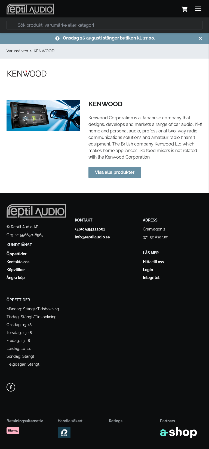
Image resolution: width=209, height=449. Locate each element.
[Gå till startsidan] (30, 9)
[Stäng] (200, 38)
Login (148, 270)
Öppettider (16, 254)
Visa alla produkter (114, 172)
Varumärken (17, 51)
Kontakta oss (18, 262)
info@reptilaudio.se (92, 237)
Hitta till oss (153, 262)
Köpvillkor (16, 270)
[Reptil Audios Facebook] (11, 387)
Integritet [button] (151, 277)
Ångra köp (16, 277)
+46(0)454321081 (90, 229)
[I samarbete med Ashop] (178, 432)
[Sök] (12, 25)
